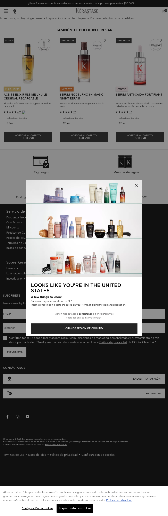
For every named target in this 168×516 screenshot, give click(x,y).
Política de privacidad (119, 500)
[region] (84, 501)
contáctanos (85, 313)
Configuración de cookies (37, 508)
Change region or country (84, 328)
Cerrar (136, 185)
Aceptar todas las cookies (75, 508)
